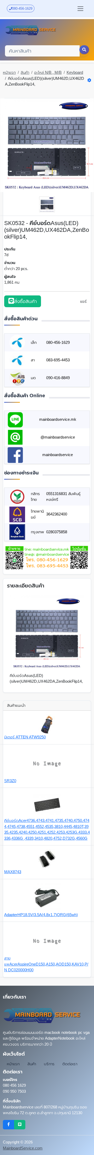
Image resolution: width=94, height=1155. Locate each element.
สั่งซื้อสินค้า (25, 301)
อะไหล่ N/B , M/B (48, 72)
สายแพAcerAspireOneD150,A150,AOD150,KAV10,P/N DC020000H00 (46, 964)
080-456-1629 (22, 8)
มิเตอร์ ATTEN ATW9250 (25, 737)
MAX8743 (12, 872)
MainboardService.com (23, 1148)
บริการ (49, 1064)
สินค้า (25, 72)
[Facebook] (8, 1124)
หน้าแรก (9, 72)
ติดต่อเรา (69, 1064)
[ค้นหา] (84, 49)
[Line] (19, 1124)
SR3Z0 (10, 780)
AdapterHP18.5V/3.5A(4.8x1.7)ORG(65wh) (41, 914)
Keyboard (75, 72)
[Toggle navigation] (80, 8)
